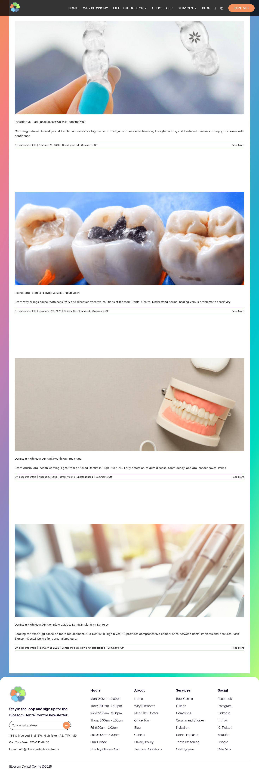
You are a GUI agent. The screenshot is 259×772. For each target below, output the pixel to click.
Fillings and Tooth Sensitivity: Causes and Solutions (47, 292)
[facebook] (215, 8)
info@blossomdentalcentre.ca (38, 749)
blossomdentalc (27, 145)
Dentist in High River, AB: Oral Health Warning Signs (48, 458)
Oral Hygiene (67, 476)
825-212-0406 (39, 742)
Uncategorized (70, 145)
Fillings (68, 311)
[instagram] (221, 8)
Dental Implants (70, 647)
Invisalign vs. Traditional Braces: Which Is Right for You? (50, 122)
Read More (238, 145)
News (83, 647)
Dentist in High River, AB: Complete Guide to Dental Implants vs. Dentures (62, 624)
